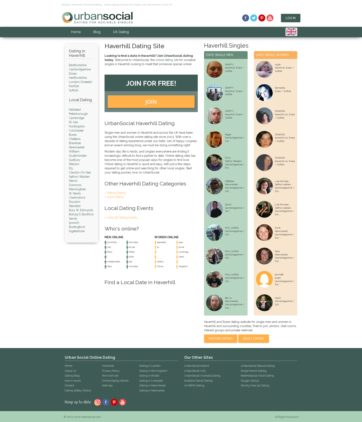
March (73, 181)
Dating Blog (72, 375)
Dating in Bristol (149, 375)
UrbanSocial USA (195, 370)
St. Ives (73, 122)
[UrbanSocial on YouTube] (270, 18)
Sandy (73, 218)
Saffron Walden (79, 176)
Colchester (76, 130)
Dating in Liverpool (151, 380)
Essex (73, 73)
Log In (291, 18)
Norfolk (74, 86)
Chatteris (75, 139)
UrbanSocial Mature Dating (258, 365)
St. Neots (75, 193)
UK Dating (121, 32)
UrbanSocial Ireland (196, 365)
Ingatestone (77, 231)
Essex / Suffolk (283, 91)
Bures (73, 134)
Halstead (75, 109)
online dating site (166, 60)
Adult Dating (253, 338)
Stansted (74, 206)
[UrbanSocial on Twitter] (253, 18)
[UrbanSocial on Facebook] (245, 18)
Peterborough (78, 113)
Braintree (75, 143)
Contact (69, 385)
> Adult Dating (114, 197)
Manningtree (77, 189)
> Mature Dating (115, 192)
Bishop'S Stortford (81, 214)
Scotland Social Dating (198, 380)
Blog (97, 32)
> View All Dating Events (121, 217)
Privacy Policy (110, 370)
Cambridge (76, 118)
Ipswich (74, 222)
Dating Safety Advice (78, 390)
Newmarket (76, 147)
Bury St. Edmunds (81, 210)
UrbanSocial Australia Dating (202, 375)
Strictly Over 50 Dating (255, 385)
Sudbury (74, 160)
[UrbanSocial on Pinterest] (262, 18)
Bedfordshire (78, 65)
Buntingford (77, 227)
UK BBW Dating (194, 385)
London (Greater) (80, 82)
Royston (74, 201)
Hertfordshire (78, 77)
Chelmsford (77, 197)
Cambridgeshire (80, 69)
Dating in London (150, 365)
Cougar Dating (250, 380)
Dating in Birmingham (153, 370)
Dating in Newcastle (151, 390)
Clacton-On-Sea (80, 172)
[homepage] (97, 17)
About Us (70, 370)
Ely (71, 168)
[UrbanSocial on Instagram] (97, 401)
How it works (73, 380)
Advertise (108, 365)
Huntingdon (77, 126)
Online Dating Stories (115, 380)
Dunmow (75, 185)
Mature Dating (221, 338)
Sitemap (107, 385)
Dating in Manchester (152, 385)
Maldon (74, 164)
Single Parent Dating (253, 370)
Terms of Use (110, 375)
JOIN (151, 101)
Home (76, 32)
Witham (74, 151)
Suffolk (73, 90)
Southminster (78, 155)
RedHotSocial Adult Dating (257, 375)
